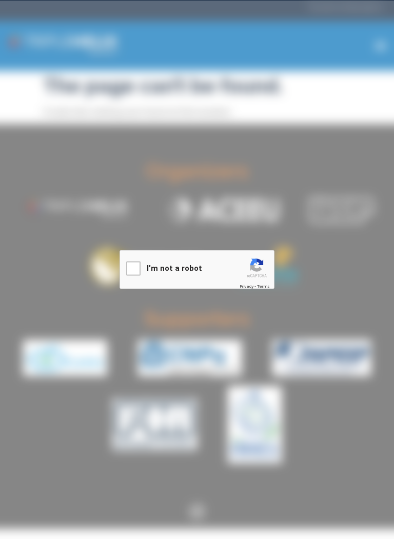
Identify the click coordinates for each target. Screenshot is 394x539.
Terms (263, 286)
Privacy (246, 286)
